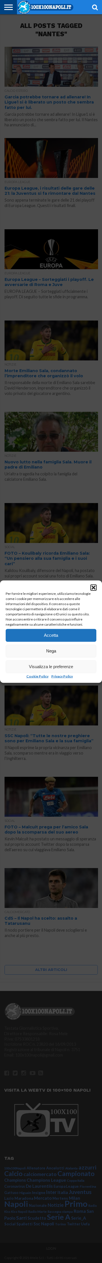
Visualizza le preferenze (51, 666)
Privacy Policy (62, 676)
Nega (51, 650)
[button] (93, 587)
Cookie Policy (37, 676)
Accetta (51, 635)
